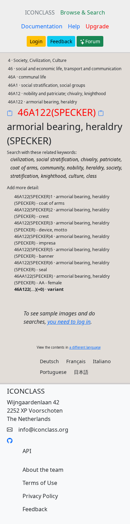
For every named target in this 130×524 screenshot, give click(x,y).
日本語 (81, 372)
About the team (43, 470)
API (27, 451)
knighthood (53, 176)
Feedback (61, 41)
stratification (24, 176)
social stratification (57, 159)
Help (74, 26)
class (91, 176)
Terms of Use (40, 483)
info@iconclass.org (43, 429)
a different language (85, 347)
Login (36, 41)
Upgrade (97, 26)
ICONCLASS (40, 12)
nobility (75, 167)
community (52, 167)
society (113, 167)
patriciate (110, 159)
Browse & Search (82, 12)
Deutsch (49, 361)
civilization (22, 159)
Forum (92, 41)
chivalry (89, 159)
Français (76, 361)
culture (76, 176)
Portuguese (53, 372)
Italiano (102, 361)
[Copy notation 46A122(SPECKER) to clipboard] (11, 114)
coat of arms (23, 167)
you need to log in (68, 321)
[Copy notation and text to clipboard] (102, 114)
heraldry (95, 167)
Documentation (41, 26)
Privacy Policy (40, 496)
